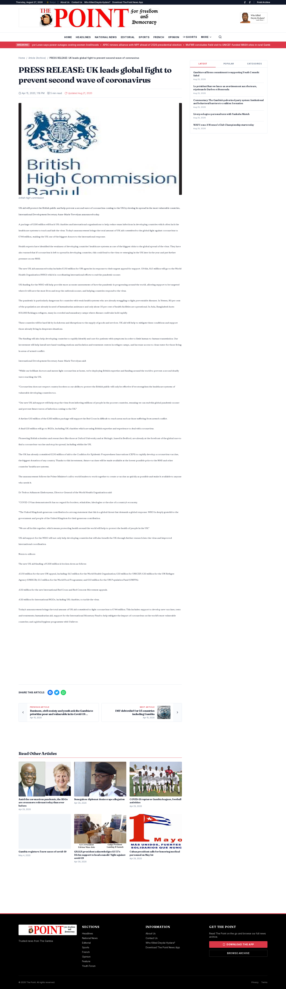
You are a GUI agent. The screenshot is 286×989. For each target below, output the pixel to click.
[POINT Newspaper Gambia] (245, 2)
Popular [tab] (228, 63)
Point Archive (263, 2)
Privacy (255, 982)
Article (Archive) (37, 57)
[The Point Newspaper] (250, 2)
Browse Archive (238, 953)
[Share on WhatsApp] (63, 692)
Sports (144, 37)
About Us (65, 2)
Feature (86, 961)
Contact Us (77, 2)
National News (106, 37)
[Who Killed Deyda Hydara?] (253, 18)
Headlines (83, 37)
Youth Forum (88, 965)
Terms (264, 982)
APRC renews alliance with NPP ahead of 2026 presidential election (127, 44)
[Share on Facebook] (50, 692)
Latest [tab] (202, 63)
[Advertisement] (100, 656)
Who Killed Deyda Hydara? (97, 2)
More (205, 37)
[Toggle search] (220, 37)
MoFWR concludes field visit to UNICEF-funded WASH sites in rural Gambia (213, 44)
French (158, 37)
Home (68, 37)
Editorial (128, 37)
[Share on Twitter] (56, 692)
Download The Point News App (127, 2)
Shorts (191, 37)
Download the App (240, 944)
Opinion (173, 37)
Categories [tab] (254, 63)
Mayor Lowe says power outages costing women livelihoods (48, 44)
